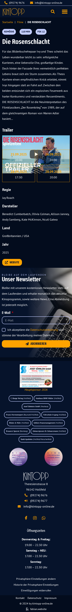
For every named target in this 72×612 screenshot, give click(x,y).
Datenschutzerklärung (44, 330)
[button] (64, 11)
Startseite (7, 22)
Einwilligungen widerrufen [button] (36, 590)
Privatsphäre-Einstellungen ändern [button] (36, 578)
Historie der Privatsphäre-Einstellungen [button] (36, 584)
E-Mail (6, 313)
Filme (20, 22)
